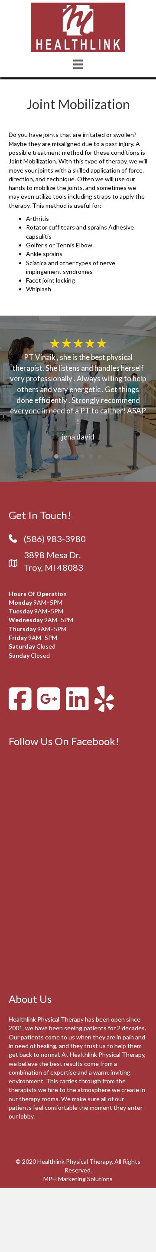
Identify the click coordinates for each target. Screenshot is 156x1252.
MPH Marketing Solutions (78, 1178)
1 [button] (56, 456)
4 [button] (82, 456)
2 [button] (65, 456)
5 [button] (91, 456)
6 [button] (100, 456)
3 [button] (74, 456)
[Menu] (78, 64)
